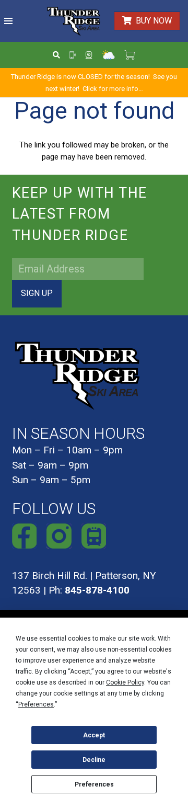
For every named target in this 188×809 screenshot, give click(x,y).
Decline (94, 760)
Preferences (94, 784)
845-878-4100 (97, 590)
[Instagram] (59, 536)
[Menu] (8, 21)
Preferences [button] (36, 704)
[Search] (57, 55)
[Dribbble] (94, 536)
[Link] (73, 21)
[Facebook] (24, 536)
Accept (94, 735)
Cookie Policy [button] (125, 682)
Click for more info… (113, 89)
